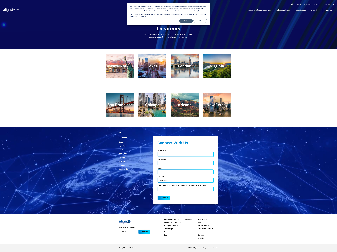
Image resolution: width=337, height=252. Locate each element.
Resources (317, 4)
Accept (186, 20)
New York (122, 146)
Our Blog (298, 4)
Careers (201, 235)
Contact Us (307, 4)
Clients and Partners (205, 229)
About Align (314, 10)
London (121, 150)
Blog (199, 222)
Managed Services (300, 10)
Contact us (328, 10)
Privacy (121, 247)
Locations (168, 232)
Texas (121, 142)
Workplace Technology (283, 10)
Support (327, 4)
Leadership (202, 232)
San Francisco (124, 169)
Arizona (122, 161)
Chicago (122, 165)
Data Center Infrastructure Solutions (259, 10)
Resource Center (204, 219)
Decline (200, 20)
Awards (201, 238)
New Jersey (123, 154)
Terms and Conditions (130, 247)
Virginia (122, 158)
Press (166, 235)
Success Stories (204, 225)
